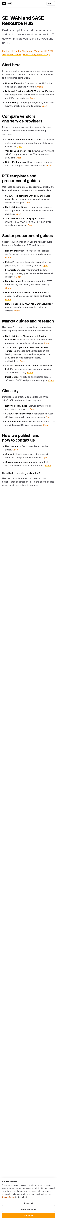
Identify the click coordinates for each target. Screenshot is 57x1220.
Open (40, 86)
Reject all (28, 1203)
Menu (50, 3)
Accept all (28, 1215)
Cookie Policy (8, 1197)
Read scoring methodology (36, 54)
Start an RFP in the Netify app (17, 51)
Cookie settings (28, 1209)
